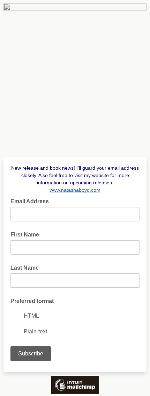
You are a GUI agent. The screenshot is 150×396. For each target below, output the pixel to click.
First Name (24, 235)
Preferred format (32, 301)
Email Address (31, 201)
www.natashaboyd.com (75, 190)
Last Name (24, 268)
